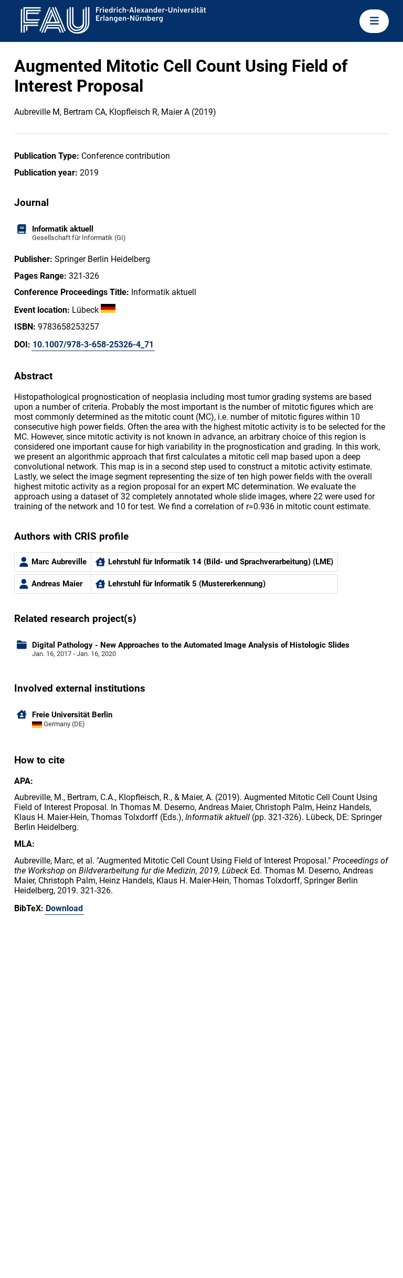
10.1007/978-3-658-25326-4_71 (93, 344)
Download (64, 908)
